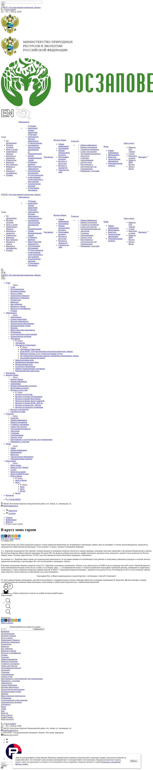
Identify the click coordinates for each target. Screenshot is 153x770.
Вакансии (10, 162)
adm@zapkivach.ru (10, 506)
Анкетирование (86, 160)
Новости (4, 713)
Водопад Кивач (60, 140)
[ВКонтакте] (2, 536)
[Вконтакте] (7, 740)
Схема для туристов (88, 152)
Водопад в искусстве (62, 162)
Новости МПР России (132, 162)
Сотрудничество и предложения (35, 180)
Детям (105, 146)
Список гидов (86, 162)
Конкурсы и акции (133, 157)
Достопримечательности (90, 154)
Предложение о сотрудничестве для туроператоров (88, 166)
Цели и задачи (12, 149)
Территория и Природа (11, 153)
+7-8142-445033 (9, 10)
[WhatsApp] (12, 536)
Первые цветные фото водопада (64, 152)
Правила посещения (88, 147)
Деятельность (23, 122)
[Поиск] (3, 278)
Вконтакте (13, 511)
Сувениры (84, 158)
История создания (9, 146)
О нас (3, 137)
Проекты (31, 164)
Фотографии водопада (63, 158)
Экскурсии (84, 156)
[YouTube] (7, 743)
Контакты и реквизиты (11, 157)
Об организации (11, 142)
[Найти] (3, 4)
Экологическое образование (114, 160)
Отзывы (9, 175)
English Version (7, 717)
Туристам (75, 141)
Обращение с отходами (89, 171)
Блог (3, 711)
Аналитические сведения (34, 185)
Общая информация (63, 145)
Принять (134, 761)
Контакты (142, 157)
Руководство (11, 160)
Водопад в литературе (62, 167)
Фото (22, 487)
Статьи (131, 154)
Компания (5, 631)
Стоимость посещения (89, 149)
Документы (32, 190)
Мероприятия (113, 155)
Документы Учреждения (30, 349)
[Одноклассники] (15, 536)
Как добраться (12, 164)
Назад (15, 285)
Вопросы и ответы (10, 168)
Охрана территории (32, 131)
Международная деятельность (34, 167)
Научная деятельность (33, 140)
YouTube (12, 513)
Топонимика (63, 148)
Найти (4, 766)
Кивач (3, 707)
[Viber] (9, 536)
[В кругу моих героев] (10, 538)
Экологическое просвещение (34, 148)
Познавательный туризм (11, 692)
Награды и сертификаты (11, 172)
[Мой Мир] (19, 536)
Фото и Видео (131, 168)
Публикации (33, 173)
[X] (5, 536)
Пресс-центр (129, 143)
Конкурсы (112, 157)
